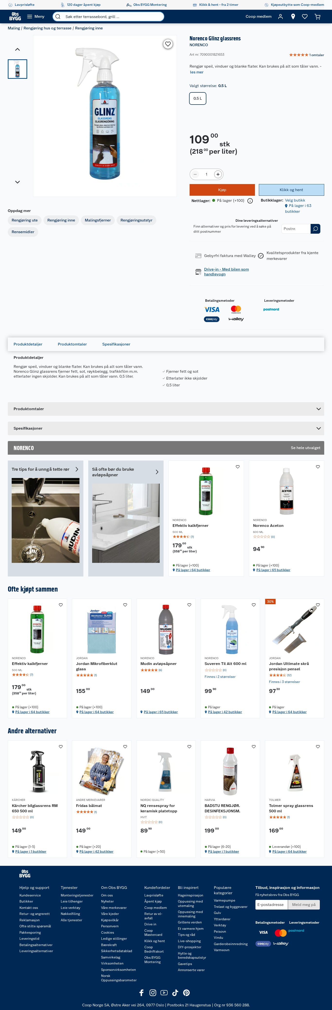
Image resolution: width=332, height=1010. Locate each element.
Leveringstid (29, 938)
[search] (58, 16)
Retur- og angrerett (34, 914)
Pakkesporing (30, 932)
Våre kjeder (110, 914)
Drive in (150, 924)
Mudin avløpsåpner (158, 663)
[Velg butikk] (293, 16)
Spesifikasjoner (116, 344)
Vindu (218, 937)
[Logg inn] (280, 16)
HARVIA (210, 800)
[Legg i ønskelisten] (168, 44)
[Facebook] (141, 992)
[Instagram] (153, 992)
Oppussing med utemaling (190, 903)
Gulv (217, 913)
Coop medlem (155, 908)
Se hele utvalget (305, 447)
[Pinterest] (186, 992)
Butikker (26, 901)
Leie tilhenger (72, 901)
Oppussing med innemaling (190, 914)
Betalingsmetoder (220, 300)
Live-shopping (189, 941)
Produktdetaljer (28, 344)
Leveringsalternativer (36, 951)
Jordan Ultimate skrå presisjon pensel (289, 666)
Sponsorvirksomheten (118, 970)
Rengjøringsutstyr (136, 220)
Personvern (110, 926)
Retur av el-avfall (153, 916)
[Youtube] (164, 992)
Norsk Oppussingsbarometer (119, 978)
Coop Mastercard (153, 933)
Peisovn (220, 931)
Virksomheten (112, 963)
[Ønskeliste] (305, 16)
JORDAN (81, 658)
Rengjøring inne (89, 28)
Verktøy (220, 925)
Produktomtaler (72, 344)
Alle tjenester (71, 920)
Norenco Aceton (268, 525)
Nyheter (107, 901)
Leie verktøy (70, 908)
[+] (218, 174)
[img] (206, 537)
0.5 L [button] (197, 98)
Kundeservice (30, 895)
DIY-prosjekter (189, 947)
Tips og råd (186, 935)
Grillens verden (190, 922)
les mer (196, 72)
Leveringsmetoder (279, 300)
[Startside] (15, 16)
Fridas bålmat (89, 805)
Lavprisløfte (153, 895)
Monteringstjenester (77, 895)
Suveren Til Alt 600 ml (225, 663)
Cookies (107, 932)
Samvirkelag (110, 957)
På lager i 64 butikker (193, 570)
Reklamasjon (29, 920)
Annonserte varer (191, 970)
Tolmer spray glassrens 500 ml (291, 808)
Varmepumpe (224, 900)
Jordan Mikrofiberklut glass (96, 666)
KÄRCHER (18, 800)
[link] (306, 55)
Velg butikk (295, 200)
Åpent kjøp (153, 901)
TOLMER (275, 800)
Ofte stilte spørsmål (35, 926)
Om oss (107, 895)
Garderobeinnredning (231, 944)
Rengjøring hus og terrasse (47, 28)
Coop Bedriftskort (154, 949)
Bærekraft (109, 945)
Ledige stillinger (114, 938)
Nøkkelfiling (70, 914)
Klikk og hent (154, 941)
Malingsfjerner (98, 220)
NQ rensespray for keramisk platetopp (158, 808)
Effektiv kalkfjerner (191, 525)
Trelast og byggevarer (230, 907)
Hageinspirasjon (190, 895)
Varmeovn (221, 950)
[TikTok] (175, 992)
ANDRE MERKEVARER (90, 800)
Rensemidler (23, 232)
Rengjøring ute (25, 220)
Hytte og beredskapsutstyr (192, 955)
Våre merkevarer (114, 908)
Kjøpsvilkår (110, 920)
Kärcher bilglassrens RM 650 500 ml (35, 808)
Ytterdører (222, 919)
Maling (14, 28)
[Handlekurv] (317, 16)
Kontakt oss (28, 908)
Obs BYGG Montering (152, 960)
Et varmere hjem (191, 928)
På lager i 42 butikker (225, 712)
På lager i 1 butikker (30, 851)
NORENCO (199, 45)
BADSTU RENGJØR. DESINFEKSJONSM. (222, 808)
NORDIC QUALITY (152, 800)
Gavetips (185, 964)
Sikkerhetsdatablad (116, 951)
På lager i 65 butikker (273, 570)
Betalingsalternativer (35, 945)
